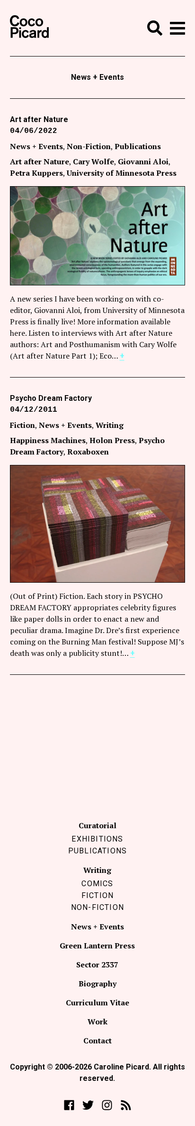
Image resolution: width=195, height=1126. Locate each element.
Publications (138, 146)
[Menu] (177, 28)
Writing (110, 425)
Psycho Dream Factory (51, 398)
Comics (97, 883)
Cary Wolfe (93, 161)
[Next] (170, 524)
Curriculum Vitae (97, 1002)
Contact (97, 1040)
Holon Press (112, 440)
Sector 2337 (97, 964)
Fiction (22, 425)
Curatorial (97, 825)
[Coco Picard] (29, 28)
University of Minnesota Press (122, 173)
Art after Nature (39, 119)
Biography (97, 983)
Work (97, 1021)
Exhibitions (97, 838)
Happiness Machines (48, 440)
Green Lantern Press (97, 945)
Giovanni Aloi (143, 161)
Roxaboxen (88, 451)
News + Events (36, 146)
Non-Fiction (89, 146)
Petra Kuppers (36, 173)
